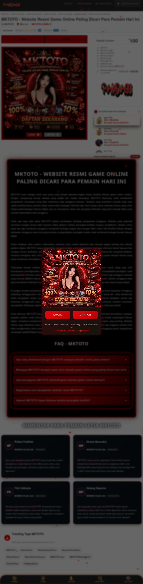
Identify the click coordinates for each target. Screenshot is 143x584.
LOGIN (57, 314)
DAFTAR (85, 314)
